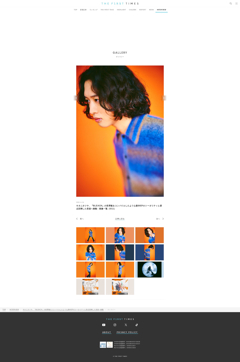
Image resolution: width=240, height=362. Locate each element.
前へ (82, 219)
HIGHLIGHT (121, 10)
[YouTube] (103, 325)
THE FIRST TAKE (107, 10)
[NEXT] (163, 98)
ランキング (94, 10)
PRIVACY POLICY (127, 332)
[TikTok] (137, 325)
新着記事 (83, 10)
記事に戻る (120, 219)
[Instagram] (115, 325)
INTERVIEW (161, 10)
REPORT (142, 10)
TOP (75, 10)
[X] (125, 325)
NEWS (151, 10)
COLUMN (132, 10)
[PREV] (76, 98)
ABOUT (106, 332)
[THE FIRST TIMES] (120, 3)
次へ (158, 219)
